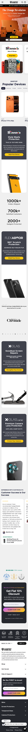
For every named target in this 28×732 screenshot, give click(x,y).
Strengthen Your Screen (14, 370)
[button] (22, 2)
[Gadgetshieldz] (14, 2)
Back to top (6, 643)
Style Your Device (14, 154)
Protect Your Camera (14, 441)
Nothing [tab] (25, 88)
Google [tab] (14, 88)
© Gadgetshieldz (14, 727)
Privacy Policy (18, 730)
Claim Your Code (14, 609)
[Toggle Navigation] (2, 2)
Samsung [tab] (8, 88)
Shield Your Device (14, 258)
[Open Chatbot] (25, 729)
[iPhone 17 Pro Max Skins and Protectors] (12, 104)
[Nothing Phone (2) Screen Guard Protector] (4, 540)
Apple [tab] (3, 88)
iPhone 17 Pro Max (7, 121)
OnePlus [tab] (20, 88)
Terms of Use (9, 730)
